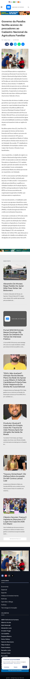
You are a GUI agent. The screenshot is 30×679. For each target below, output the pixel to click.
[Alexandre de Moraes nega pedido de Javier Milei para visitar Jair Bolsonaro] (15, 272)
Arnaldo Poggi (6, 631)
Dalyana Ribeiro (6, 636)
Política (3, 605)
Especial (4, 590)
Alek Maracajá (5, 625)
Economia (4, 587)
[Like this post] (7, 44)
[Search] (28, 7)
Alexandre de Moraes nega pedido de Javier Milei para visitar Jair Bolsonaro (13, 287)
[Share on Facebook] (11, 44)
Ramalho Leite (6, 650)
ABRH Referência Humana (10, 619)
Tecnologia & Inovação (9, 608)
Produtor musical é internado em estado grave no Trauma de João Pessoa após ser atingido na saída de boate (13, 428)
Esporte (4, 593)
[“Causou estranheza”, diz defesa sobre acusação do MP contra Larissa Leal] (15, 462)
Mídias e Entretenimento (10, 596)
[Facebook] (2, 575)
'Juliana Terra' (7, 40)
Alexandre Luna (6, 628)
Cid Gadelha (5, 633)
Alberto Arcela (6, 622)
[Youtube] (6, 575)
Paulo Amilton (5, 647)
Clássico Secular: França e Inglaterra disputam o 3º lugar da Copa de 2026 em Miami (14, 520)
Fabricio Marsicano (7, 642)
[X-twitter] (12, 575)
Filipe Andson (5, 645)
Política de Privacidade (8, 663)
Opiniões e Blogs (7, 602)
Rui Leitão (4, 656)
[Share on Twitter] (15, 44)
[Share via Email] (23, 44)
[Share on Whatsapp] (19, 44)
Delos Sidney (5, 639)
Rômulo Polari (5, 653)
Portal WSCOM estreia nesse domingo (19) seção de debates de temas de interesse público (13, 334)
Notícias (4, 599)
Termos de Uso (17, 663)
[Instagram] (9, 575)
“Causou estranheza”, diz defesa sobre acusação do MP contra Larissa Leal (14, 477)
